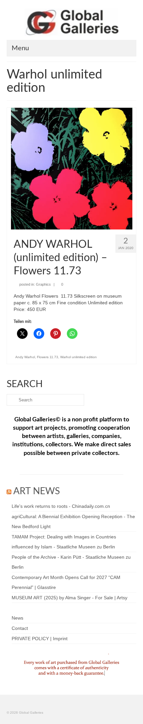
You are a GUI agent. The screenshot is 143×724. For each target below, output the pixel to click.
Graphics (43, 284)
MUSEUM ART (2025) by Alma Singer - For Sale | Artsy (69, 597)
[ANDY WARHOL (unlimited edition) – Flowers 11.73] (71, 168)
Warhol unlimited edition (78, 357)
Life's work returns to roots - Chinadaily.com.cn (61, 506)
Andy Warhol (25, 357)
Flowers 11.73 (47, 357)
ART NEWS (36, 491)
